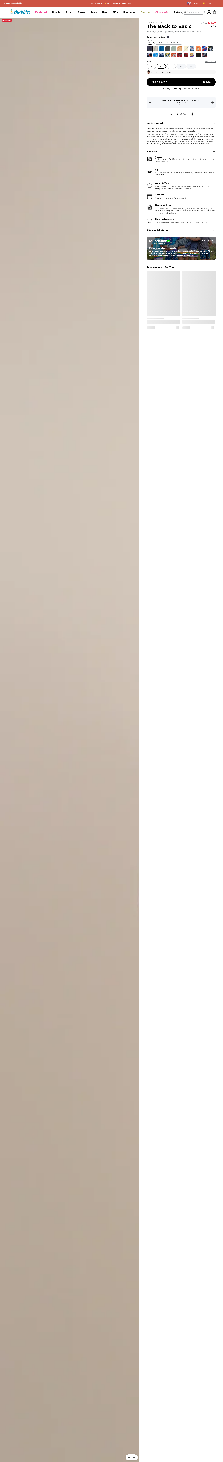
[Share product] (191, 114)
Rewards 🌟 (199, 3)
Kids (105, 11)
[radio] (150, 49)
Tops (94, 11)
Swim (69, 11)
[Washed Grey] (156, 49)
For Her (145, 11)
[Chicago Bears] (150, 55)
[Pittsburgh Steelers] (210, 49)
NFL (115, 11)
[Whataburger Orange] (198, 49)
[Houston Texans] (204, 55)
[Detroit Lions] (156, 55)
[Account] (209, 12)
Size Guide (210, 61)
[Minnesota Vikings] (192, 55)
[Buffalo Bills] (204, 49)
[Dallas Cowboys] (162, 55)
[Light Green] (174, 49)
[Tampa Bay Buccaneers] (180, 55)
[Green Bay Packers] (168, 55)
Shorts (56, 11)
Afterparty (162, 11)
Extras (178, 11)
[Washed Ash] (150, 49)
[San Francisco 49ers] (186, 55)
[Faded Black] (168, 49)
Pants (81, 11)
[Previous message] (150, 102)
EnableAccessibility (13, 3)
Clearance (129, 11)
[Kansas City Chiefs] (174, 55)
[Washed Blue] (162, 49)
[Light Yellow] (186, 49)
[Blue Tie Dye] (192, 49)
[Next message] (212, 102)
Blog (209, 3)
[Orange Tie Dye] (180, 49)
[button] (41, 12)
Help (217, 3)
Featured (41, 11)
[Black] (198, 55)
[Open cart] (214, 12)
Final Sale (6, 20)
